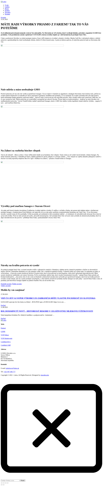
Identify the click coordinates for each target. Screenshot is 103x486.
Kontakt (3, 17)
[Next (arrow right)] (3, 484)
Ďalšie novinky (17, 284)
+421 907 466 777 (9, 372)
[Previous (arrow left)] (1, 484)
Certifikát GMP (6, 345)
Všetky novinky (6, 286)
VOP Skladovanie (6, 338)
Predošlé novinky (6, 284)
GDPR (3, 331)
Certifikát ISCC (6, 342)
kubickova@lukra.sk (12, 368)
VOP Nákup (5, 335)
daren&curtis (45, 375)
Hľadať (23, 480)
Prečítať (3, 305)
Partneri (3, 328)
